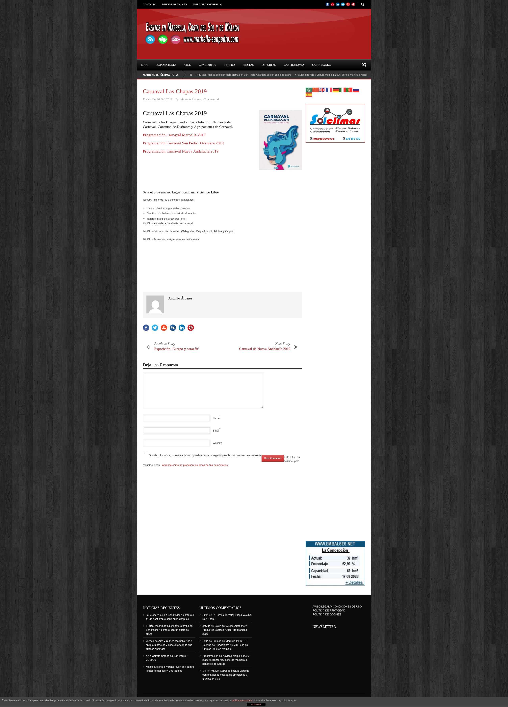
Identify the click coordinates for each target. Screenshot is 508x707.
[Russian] (356, 89)
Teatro (229, 64)
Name (216, 418)
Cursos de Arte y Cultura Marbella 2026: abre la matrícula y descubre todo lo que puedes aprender (314, 74)
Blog (144, 64)
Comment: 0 (211, 99)
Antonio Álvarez (191, 99)
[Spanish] (309, 94)
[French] (329, 89)
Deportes (269, 64)
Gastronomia (294, 64)
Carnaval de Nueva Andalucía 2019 (264, 349)
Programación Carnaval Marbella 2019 (174, 135)
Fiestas (248, 64)
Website (217, 443)
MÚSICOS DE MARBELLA (207, 4)
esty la (206, 626)
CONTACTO (149, 4)
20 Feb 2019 (164, 99)
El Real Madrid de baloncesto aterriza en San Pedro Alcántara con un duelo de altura (208, 74)
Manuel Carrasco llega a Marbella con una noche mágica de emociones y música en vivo (225, 674)
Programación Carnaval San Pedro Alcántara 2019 (183, 143)
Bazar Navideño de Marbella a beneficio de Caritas (224, 661)
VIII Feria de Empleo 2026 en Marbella (225, 647)
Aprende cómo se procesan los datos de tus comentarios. (195, 465)
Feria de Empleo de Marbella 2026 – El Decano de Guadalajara (224, 643)
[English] (322, 89)
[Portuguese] (349, 89)
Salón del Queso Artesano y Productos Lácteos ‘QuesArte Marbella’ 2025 (224, 630)
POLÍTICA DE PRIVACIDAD (329, 610)
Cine (187, 64)
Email (216, 430)
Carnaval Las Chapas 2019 (175, 91)
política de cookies (242, 700)
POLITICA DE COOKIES (327, 614)
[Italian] (342, 89)
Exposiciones (166, 64)
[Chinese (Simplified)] (315, 89)
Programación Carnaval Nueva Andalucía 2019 (180, 151)
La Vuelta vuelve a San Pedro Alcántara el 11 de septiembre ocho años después (170, 617)
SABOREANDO (321, 64)
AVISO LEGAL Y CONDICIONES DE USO (337, 606)
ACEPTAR (256, 704)
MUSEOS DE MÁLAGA (174, 4)
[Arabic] (309, 89)
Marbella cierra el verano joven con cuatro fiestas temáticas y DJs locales (170, 668)
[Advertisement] (174, 176)
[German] (336, 89)
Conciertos (207, 64)
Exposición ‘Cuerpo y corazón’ (176, 349)
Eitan (205, 615)
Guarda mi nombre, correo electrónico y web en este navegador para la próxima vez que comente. (205, 455)
